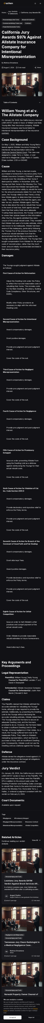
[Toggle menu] (40, 3)
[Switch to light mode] (35, 3)
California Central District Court (14, 152)
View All (35, 840)
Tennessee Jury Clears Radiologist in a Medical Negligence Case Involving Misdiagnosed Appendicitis (22, 945)
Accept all (12, 1017)
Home (4, 12)
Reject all (31, 1017)
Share (39, 67)
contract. (5, 133)
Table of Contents (10, 102)
